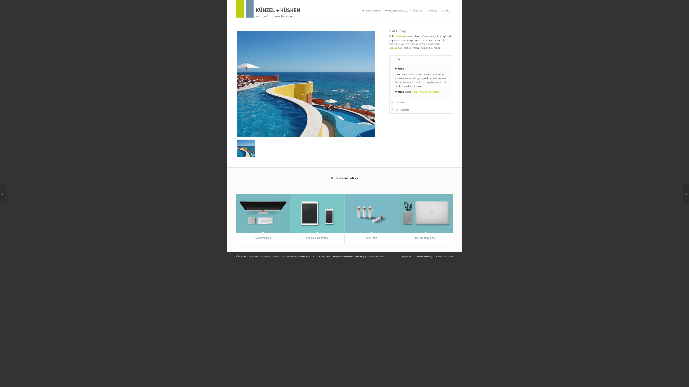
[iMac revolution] (263, 213)
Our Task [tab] (400, 102)
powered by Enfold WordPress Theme (369, 256)
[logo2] (275, 10)
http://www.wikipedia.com (426, 91)
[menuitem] (371, 10)
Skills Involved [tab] (402, 109)
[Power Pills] (371, 213)
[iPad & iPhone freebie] (317, 213)
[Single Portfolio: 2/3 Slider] (686, 193)
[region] (421, 80)
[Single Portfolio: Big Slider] (3, 193)
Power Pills (371, 238)
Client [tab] (398, 59)
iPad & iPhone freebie (317, 238)
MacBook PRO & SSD (425, 238)
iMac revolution (263, 238)
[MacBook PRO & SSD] (426, 213)
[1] (306, 84)
